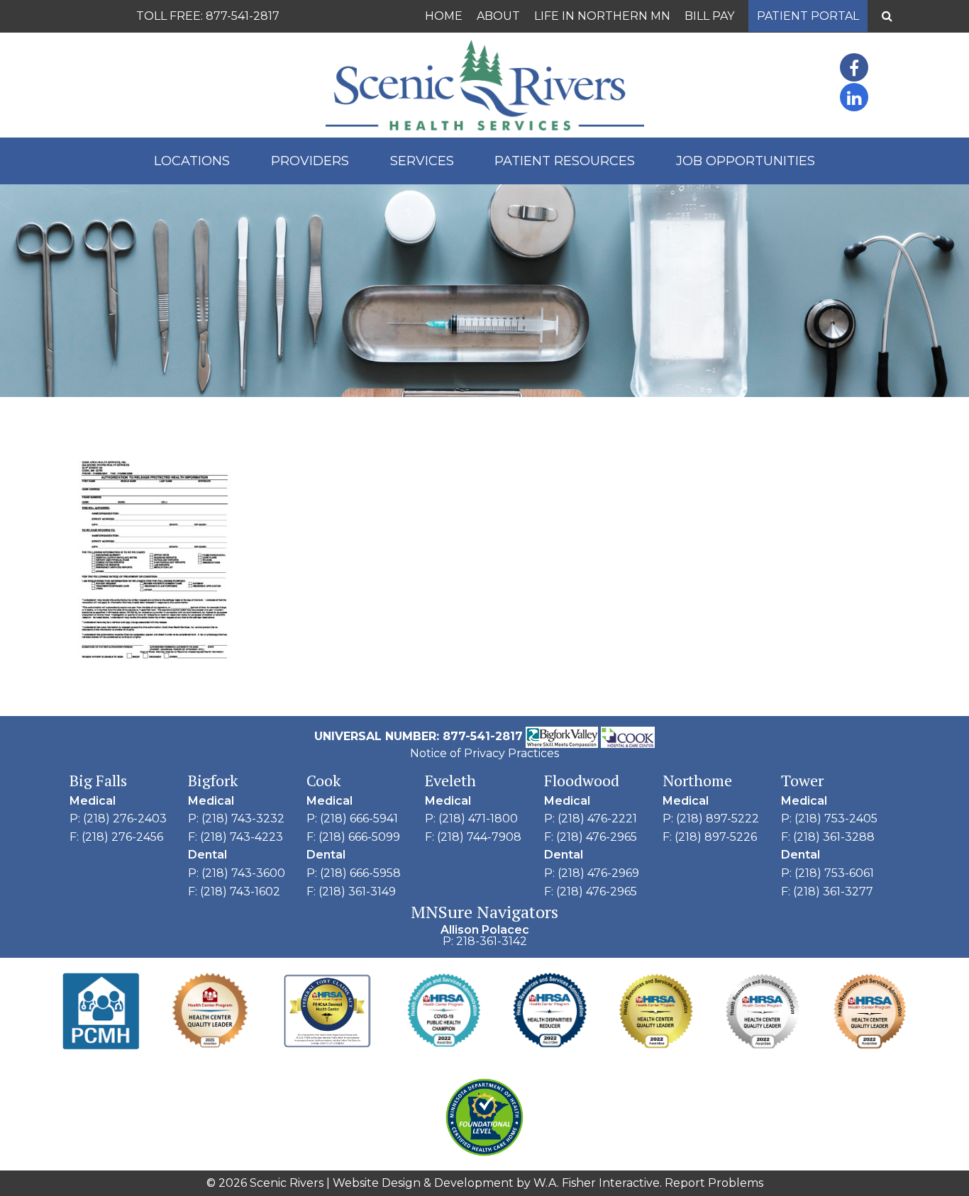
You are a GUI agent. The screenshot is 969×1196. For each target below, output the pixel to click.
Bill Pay (709, 16)
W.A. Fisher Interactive (596, 1183)
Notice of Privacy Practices (484, 753)
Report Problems (714, 1183)
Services (422, 161)
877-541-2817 (242, 16)
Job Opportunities (745, 161)
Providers (310, 161)
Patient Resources (564, 161)
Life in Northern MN (602, 16)
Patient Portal (808, 16)
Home (444, 16)
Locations (192, 161)
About (498, 16)
